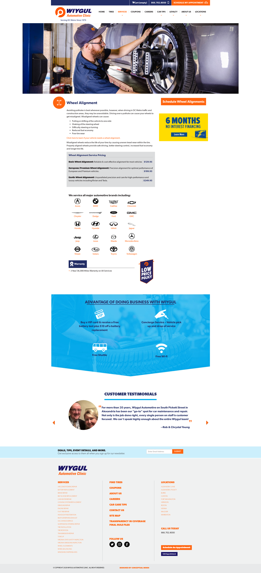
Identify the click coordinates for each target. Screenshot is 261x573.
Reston (164, 505)
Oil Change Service (65, 521)
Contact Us (116, 510)
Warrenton (165, 515)
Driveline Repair (64, 505)
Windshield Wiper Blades (67, 552)
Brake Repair (62, 493)
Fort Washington (168, 499)
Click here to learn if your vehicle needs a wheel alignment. (93, 138)
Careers (149, 11)
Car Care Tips (118, 504)
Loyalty (173, 11)
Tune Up (61, 537)
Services (122, 11)
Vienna (164, 508)
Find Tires (115, 482)
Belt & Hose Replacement (67, 496)
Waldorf (164, 512)
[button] (64, 422)
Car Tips (161, 11)
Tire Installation (64, 527)
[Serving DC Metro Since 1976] (73, 11)
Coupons (136, 11)
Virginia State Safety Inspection (70, 540)
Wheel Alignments (65, 546)
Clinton (164, 496)
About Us (186, 11)
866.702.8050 (159, 2)
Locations (200, 11)
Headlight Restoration (67, 515)
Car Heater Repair (64, 499)
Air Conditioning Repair (67, 487)
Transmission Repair (66, 533)
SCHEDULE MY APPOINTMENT (189, 2)
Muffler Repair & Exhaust (67, 518)
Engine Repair (63, 508)
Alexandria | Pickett (169, 490)
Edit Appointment (169, 554)
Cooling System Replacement (69, 502)
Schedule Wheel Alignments (183, 101)
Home (102, 11)
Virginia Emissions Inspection (70, 543)
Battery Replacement (66, 490)
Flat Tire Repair (63, 512)
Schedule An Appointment (176, 547)
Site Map (114, 515)
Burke (163, 493)
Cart (140, 2)
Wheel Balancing (65, 549)
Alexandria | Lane (168, 487)
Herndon (165, 502)
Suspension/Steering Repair (69, 524)
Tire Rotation (63, 530)
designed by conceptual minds (134, 568)
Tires (111, 11)
